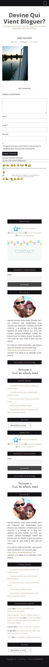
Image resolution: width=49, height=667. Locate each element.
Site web (5, 134)
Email (9, 275)
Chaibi (9, 608)
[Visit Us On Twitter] (16, 228)
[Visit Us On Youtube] (33, 233)
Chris (9, 637)
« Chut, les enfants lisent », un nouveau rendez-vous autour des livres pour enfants (24, 620)
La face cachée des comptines (29, 627)
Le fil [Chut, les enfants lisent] (21, 405)
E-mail (5, 125)
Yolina (15, 42)
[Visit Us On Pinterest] (16, 233)
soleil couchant (24, 38)
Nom (4, 116)
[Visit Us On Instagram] (25, 235)
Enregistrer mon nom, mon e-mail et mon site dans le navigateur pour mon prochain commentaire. (22, 147)
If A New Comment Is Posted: (12, 158)
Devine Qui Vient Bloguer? (24, 18)
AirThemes (39, 659)
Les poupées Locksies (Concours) (27, 637)
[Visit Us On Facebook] (28, 228)
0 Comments (34, 42)
